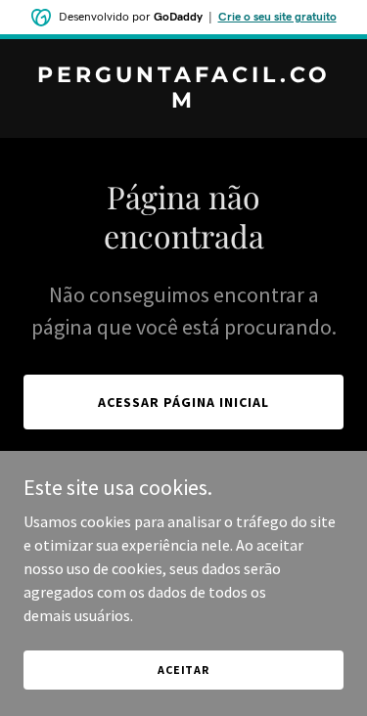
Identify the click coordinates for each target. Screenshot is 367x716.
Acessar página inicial (183, 402)
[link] (183, 102)
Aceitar (183, 669)
